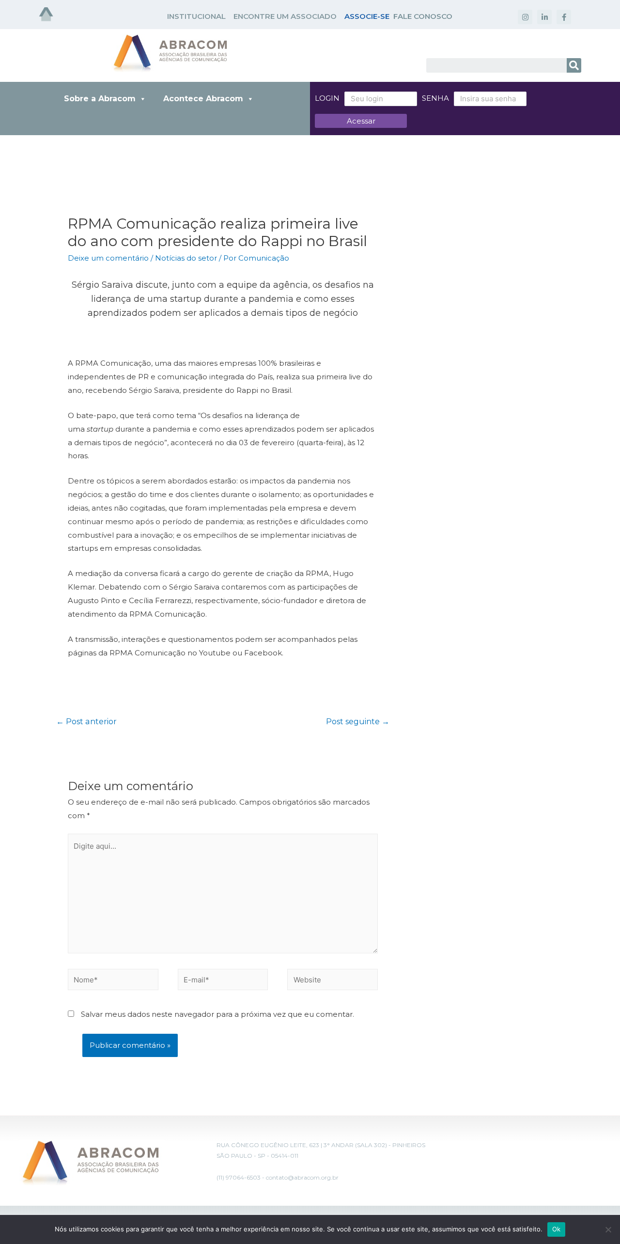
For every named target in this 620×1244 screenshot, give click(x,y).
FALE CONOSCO (422, 16)
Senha (435, 98)
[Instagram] (525, 17)
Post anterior (86, 721)
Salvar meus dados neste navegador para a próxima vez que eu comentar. (217, 1014)
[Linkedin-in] (544, 17)
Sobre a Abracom (100, 98)
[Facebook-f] (564, 17)
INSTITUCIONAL (196, 16)
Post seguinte (357, 721)
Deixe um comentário (108, 258)
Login (327, 98)
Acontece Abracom (203, 98)
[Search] (574, 65)
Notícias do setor (186, 258)
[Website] (332, 981)
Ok (556, 1229)
